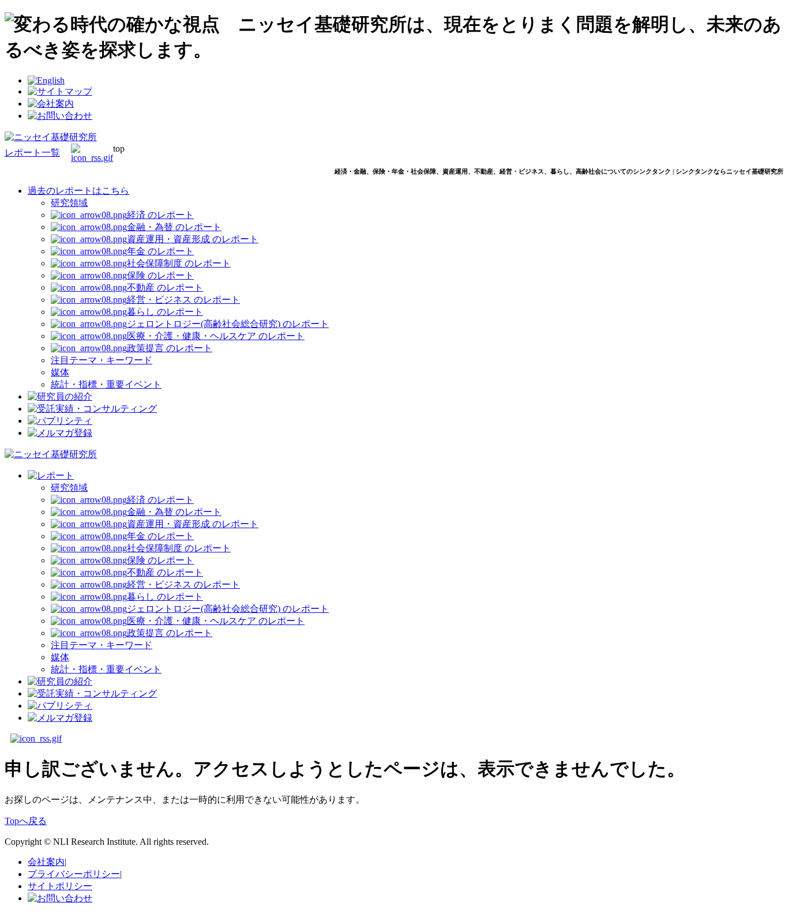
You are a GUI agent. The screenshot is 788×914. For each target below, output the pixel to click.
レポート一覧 (32, 152)
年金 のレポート (160, 251)
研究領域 (69, 203)
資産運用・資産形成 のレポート (192, 239)
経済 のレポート (160, 215)
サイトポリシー (60, 886)
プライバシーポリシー (74, 874)
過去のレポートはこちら (78, 190)
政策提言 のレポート (169, 348)
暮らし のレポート (165, 312)
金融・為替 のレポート (174, 227)
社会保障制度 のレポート (179, 263)
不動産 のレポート (165, 287)
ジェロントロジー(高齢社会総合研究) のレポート (228, 324)
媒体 (60, 372)
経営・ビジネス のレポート (183, 299)
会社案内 (46, 862)
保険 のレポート (160, 275)
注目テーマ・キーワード (101, 360)
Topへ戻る (26, 821)
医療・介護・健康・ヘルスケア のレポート (216, 336)
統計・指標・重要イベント (106, 384)
